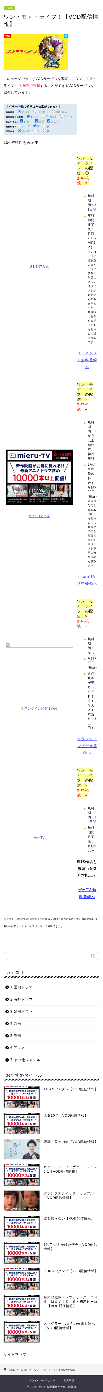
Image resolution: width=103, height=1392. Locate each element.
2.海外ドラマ (21, 999)
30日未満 (62, 112)
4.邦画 (15, 1023)
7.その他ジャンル (25, 1060)
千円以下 (51, 116)
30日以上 (43, 112)
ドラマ (27, 121)
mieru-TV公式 (39, 516)
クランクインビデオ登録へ (87, 746)
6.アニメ (17, 1048)
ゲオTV (39, 838)
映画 (41, 121)
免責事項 (69, 1380)
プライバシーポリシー (42, 1380)
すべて (26, 112)
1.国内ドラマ (21, 987)
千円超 (68, 116)
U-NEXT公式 (39, 266)
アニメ (55, 121)
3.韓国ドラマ (21, 1011)
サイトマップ (15, 1354)
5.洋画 (9, 8)
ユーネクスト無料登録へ (87, 360)
